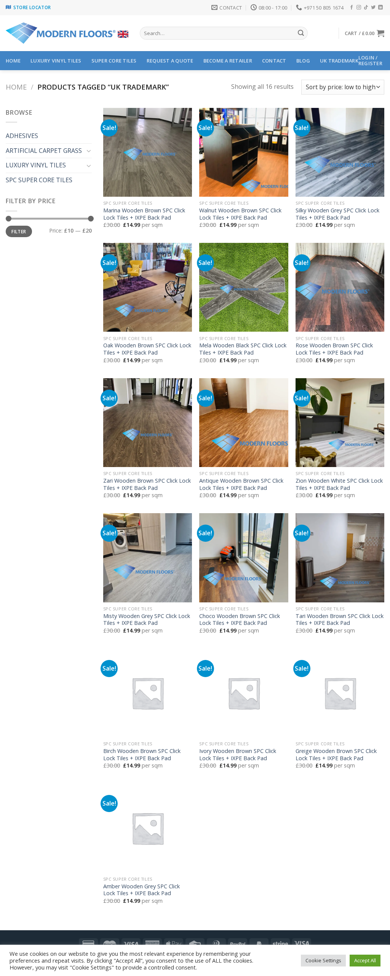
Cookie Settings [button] (323, 960)
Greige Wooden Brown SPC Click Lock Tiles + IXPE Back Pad (336, 755)
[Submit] (300, 33)
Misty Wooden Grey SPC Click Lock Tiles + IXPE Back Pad (146, 620)
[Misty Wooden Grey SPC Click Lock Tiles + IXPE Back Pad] (147, 557)
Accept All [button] (365, 960)
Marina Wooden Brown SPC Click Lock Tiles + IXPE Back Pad (144, 214)
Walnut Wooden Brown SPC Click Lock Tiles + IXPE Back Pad (240, 214)
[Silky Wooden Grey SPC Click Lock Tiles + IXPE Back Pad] (340, 152)
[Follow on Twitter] (373, 7)
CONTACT (274, 60)
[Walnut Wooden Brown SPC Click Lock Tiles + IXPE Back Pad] (243, 152)
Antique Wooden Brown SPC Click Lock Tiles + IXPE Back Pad (241, 484)
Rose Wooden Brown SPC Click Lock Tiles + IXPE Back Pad (334, 349)
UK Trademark (339, 60)
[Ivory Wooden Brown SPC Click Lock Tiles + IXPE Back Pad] (243, 693)
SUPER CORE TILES (114, 60)
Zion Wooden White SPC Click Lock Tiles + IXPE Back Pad (339, 484)
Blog (303, 60)
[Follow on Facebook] (351, 7)
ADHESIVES (22, 136)
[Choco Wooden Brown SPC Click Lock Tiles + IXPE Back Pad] (243, 557)
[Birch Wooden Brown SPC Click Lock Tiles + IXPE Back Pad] (147, 693)
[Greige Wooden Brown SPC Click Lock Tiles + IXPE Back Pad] (340, 693)
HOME (13, 60)
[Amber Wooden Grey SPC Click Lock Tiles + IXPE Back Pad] (147, 827)
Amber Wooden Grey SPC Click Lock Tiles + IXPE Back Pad (141, 890)
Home (16, 87)
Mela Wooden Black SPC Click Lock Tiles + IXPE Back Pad (242, 349)
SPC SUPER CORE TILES (39, 180)
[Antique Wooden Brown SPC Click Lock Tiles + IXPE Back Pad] (243, 422)
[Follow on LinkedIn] (380, 7)
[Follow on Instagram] (358, 7)
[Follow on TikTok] (366, 7)
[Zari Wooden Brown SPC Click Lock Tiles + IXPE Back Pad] (147, 422)
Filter (18, 231)
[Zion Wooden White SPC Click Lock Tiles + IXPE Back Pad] (340, 422)
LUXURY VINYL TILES (56, 60)
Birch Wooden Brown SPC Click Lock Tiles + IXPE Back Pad (142, 755)
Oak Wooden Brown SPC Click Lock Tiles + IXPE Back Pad (147, 349)
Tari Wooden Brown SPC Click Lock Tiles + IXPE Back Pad (340, 620)
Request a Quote (170, 60)
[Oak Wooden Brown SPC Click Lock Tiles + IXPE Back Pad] (147, 287)
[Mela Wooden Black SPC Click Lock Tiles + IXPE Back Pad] (243, 287)
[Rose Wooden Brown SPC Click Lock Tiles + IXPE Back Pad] (340, 287)
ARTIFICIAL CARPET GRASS (44, 150)
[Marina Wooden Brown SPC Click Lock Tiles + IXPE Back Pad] (147, 152)
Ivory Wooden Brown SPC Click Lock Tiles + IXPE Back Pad (237, 755)
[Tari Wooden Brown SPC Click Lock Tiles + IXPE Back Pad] (340, 557)
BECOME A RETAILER (227, 60)
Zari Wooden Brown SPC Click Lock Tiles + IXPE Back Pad (147, 484)
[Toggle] (89, 150)
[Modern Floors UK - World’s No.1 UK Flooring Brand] (67, 33)
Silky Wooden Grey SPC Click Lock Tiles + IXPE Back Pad (337, 214)
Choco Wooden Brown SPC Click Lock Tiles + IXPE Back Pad (239, 620)
